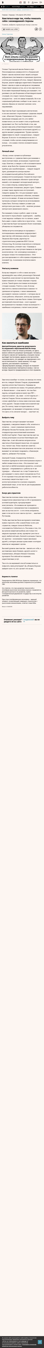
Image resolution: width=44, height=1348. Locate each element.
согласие (23, 1341)
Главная (5, 15)
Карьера (12, 15)
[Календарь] (20, 2)
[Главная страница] (2, 2)
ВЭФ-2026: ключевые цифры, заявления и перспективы (20, 10)
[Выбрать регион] (29, 2)
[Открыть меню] (41, 2)
